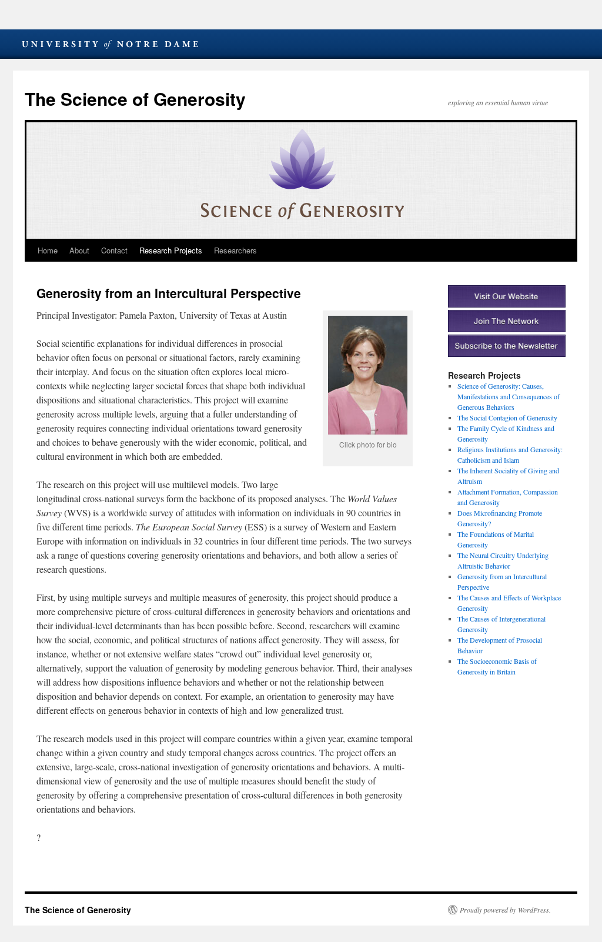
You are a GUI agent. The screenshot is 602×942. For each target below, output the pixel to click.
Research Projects (170, 250)
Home (48, 250)
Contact (114, 250)
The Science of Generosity (135, 98)
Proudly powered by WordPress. (505, 909)
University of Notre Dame (110, 44)
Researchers (235, 250)
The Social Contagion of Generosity (507, 417)
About (79, 250)
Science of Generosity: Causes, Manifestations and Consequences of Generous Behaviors (508, 396)
